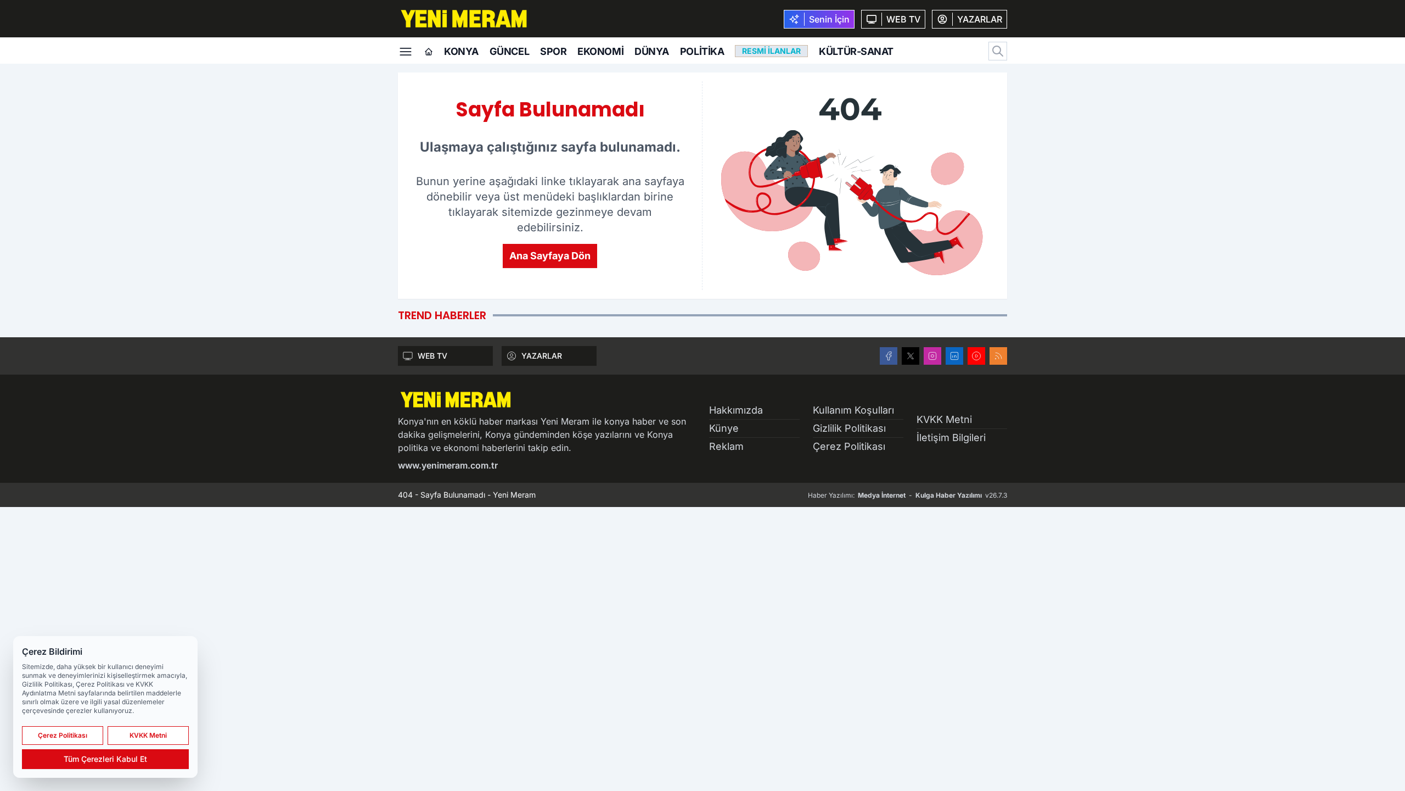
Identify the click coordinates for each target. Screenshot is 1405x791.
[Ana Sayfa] (428, 52)
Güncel (509, 51)
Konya (461, 51)
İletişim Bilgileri (951, 437)
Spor (553, 51)
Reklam (726, 446)
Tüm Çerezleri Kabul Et (105, 759)
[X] (910, 356)
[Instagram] (932, 356)
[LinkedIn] (954, 356)
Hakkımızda (736, 410)
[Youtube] (976, 356)
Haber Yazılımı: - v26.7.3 (907, 495)
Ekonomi (600, 51)
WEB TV (432, 355)
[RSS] (998, 356)
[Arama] (997, 51)
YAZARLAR (541, 355)
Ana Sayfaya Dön (550, 255)
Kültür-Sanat (856, 51)
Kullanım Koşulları (853, 410)
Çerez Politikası (849, 446)
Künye (724, 428)
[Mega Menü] (405, 50)
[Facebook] (888, 356)
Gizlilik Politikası (849, 428)
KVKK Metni (944, 419)
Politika (702, 51)
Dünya (651, 51)
